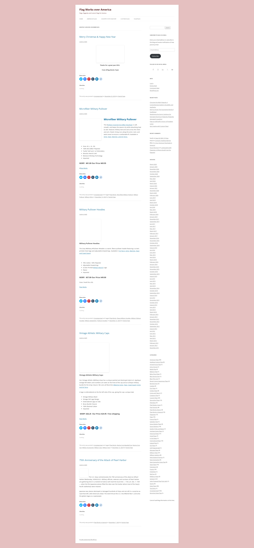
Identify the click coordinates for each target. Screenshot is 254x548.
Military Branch (98, 268)
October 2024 (154, 174)
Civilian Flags (153, 391)
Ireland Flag (153, 443)
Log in (151, 83)
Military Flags (154, 453)
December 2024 (154, 169)
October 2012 (154, 324)
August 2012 (153, 329)
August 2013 (153, 305)
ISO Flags (152, 445)
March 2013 (153, 312)
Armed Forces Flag (155, 364)
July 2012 (152, 331)
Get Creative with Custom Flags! (159, 126)
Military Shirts (89, 197)
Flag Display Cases (155, 405)
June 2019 (152, 198)
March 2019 (153, 202)
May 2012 (152, 336)
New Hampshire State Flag (157, 462)
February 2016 (154, 262)
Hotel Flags (153, 436)
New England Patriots (156, 457)
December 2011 (154, 348)
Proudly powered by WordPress (88, 539)
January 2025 (153, 167)
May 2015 (152, 283)
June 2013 (152, 307)
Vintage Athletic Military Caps (94, 333)
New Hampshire (154, 460)
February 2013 (154, 314)
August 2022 (153, 186)
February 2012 (154, 343)
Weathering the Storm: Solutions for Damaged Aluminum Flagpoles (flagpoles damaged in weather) (162, 116)
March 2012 (153, 341)
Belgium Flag (153, 372)
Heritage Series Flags (156, 431)
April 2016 (153, 257)
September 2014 (154, 293)
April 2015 (153, 286)
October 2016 (154, 243)
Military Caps (98, 448)
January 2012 (153, 345)
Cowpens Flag (154, 395)
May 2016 (152, 255)
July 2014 (152, 298)
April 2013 (153, 310)
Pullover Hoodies (102, 321)
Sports (152, 484)
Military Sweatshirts (91, 321)
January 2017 (153, 236)
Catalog (152, 386)
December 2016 (154, 238)
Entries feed (153, 86)
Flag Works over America (95, 9)
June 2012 (152, 333)
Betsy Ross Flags (154, 374)
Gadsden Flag (154, 422)
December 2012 (154, 319)
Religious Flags (154, 476)
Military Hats (106, 448)
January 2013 (153, 317)
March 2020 (153, 193)
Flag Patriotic (153, 407)
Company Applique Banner (163, 140)
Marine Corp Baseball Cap (124, 445)
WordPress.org (154, 90)
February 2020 (154, 195)
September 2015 (154, 274)
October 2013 (154, 302)
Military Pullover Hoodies (92, 209)
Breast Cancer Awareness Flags (159, 381)
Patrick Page (121, 96)
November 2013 (154, 300)
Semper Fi (153, 479)
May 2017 (152, 229)
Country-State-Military (108, 19)
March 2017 (153, 231)
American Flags (92, 19)
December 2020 (154, 191)
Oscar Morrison (154, 148)
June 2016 (152, 252)
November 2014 (154, 288)
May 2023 (152, 179)
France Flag (153, 419)
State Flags (153, 486)
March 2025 (153, 164)
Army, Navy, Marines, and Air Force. (116, 137)
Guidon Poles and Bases (157, 429)
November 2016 (154, 241)
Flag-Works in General (100, 522)
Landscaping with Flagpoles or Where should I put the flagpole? (160, 150)
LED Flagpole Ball (155, 448)
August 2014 (153, 295)
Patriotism (153, 467)
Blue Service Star (155, 376)
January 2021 (153, 188)
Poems (152, 469)
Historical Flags (154, 434)
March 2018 (153, 212)
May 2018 (152, 210)
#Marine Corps (118, 385)
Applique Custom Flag (156, 362)
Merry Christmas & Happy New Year (97, 36)
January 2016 (153, 264)
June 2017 (152, 226)
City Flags (152, 388)
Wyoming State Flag (156, 493)
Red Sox (152, 474)
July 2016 (152, 250)
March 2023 (153, 183)
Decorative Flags (154, 400)
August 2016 (153, 248)
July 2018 (152, 207)
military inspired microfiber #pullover (120, 125)
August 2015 (153, 276)
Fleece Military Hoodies (124, 318)
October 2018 (154, 205)
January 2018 (153, 217)
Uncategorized (98, 96)
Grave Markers (154, 426)
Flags (151, 417)
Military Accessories (88, 448)
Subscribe (155, 56)
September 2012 (154, 326)
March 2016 (153, 260)
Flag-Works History (155, 410)
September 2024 (154, 176)
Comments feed (154, 88)
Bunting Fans (154, 383)
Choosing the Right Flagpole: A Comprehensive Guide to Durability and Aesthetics (161, 105)
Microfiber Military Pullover (93, 108)
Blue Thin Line (154, 379)
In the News (153, 438)
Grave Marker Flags (155, 424)
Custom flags (154, 398)
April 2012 (153, 338)
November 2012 (154, 322)
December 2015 (154, 267)
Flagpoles (137, 19)
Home (81, 19)
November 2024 (154, 171)
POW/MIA (153, 472)
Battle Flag (153, 369)
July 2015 (152, 279)
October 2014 (154, 291)
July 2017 (152, 224)
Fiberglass (153, 403)
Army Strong (153, 367)
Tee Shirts (153, 488)
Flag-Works (84, 168)
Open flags (153, 465)
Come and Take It (155, 393)
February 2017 (154, 233)
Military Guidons (155, 455)
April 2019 (153, 200)
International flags (155, 441)
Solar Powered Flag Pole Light (158, 481)
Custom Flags (125, 19)
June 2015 (152, 281)
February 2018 (154, 214)
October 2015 (154, 272)
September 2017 (154, 221)
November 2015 (154, 269)
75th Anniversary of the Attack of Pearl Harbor (103, 460)
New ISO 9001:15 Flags (161, 138)
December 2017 (154, 219)
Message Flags (154, 450)
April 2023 (153, 181)
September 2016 (154, 245)
